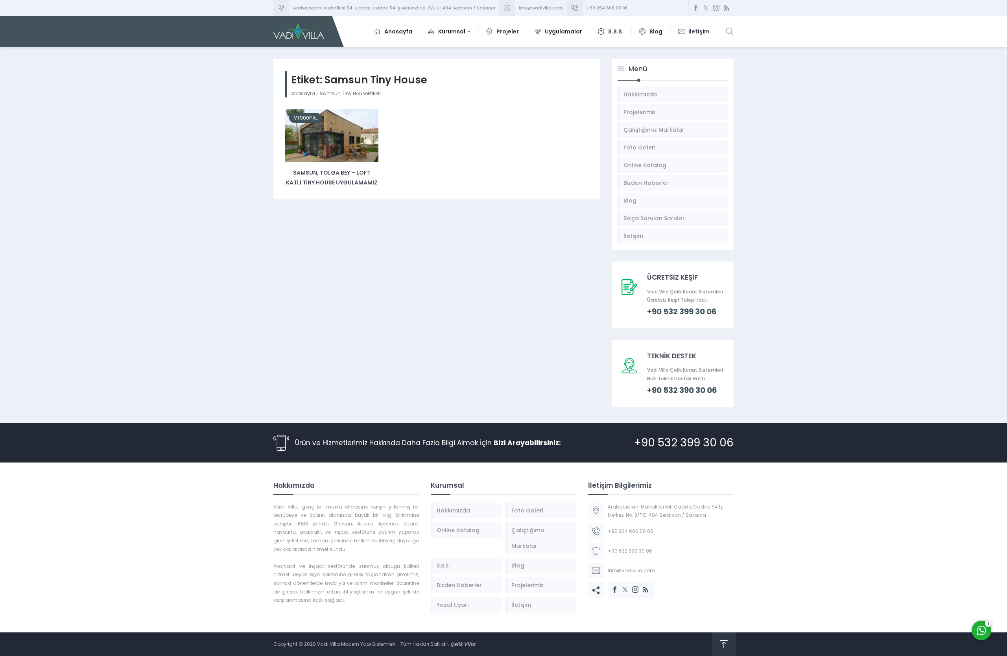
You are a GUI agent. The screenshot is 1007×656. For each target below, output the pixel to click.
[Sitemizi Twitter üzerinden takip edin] (706, 8)
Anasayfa (303, 93)
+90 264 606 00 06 (607, 8)
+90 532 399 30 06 (684, 442)
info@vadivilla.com (541, 8)
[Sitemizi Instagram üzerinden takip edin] (716, 8)
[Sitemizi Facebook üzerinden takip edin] (696, 8)
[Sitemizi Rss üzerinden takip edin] (726, 8)
